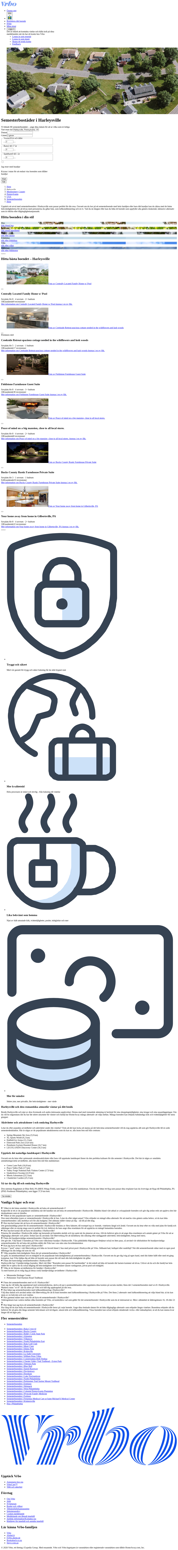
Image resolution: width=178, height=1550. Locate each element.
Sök (3, 182)
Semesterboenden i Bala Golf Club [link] (22, 1344)
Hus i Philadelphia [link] (15, 1403)
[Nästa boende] (4, 529)
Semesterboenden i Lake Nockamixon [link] (23, 1376)
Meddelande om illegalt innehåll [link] (21, 1516)
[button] (89, 1318)
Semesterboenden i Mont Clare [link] (20, 1346)
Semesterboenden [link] (14, 199)
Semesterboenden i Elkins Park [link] (20, 1349)
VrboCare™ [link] (12, 1484)
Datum (4, 132)
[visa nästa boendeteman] (4, 253)
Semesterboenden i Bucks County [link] (21, 1331)
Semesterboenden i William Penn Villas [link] (24, 1356)
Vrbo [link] (9, 1533)
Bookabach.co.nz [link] (14, 1540)
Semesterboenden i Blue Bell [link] (19, 1366)
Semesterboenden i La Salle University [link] (24, 1354)
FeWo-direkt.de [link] (13, 1538)
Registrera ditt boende (16, 21)
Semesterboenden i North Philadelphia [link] (23, 1379)
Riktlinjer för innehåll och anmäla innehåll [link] (25, 1521)
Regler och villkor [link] (15, 1506)
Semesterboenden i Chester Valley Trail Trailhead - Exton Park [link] (34, 1361)
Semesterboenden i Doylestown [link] (20, 1371)
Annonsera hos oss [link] (15, 1482)
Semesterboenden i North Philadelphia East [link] (26, 1341)
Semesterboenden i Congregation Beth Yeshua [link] (27, 1359)
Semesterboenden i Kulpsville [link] (20, 1351)
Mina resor (11, 26)
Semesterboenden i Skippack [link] (19, 1386)
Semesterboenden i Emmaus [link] (19, 1384)
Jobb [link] (9, 1501)
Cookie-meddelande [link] (15, 1514)
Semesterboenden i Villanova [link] (19, 1339)
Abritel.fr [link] (11, 1535)
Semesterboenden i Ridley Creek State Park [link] (26, 1334)
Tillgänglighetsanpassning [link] (18, 1509)
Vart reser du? (7, 129)
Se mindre (6, 1196)
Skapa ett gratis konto (21, 41)
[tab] (14, 1324)
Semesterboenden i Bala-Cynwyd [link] (21, 1329)
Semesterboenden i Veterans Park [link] (21, 1364)
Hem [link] (9, 187)
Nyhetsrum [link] (11, 1504)
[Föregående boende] (2, 529)
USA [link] (9, 196)
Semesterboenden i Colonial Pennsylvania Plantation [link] (30, 1391)
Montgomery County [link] (16, 191)
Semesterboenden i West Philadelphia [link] (23, 1389)
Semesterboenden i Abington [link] (19, 1336)
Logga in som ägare (21, 39)
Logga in (11, 29)
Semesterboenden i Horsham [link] (19, 1374)
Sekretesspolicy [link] (13, 1511)
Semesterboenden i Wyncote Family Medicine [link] (27, 1394)
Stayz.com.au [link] (12, 1543)
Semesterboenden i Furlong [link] (19, 1396)
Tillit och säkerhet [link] (14, 1487)
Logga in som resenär (21, 36)
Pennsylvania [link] (12, 194)
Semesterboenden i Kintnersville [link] (21, 1401)
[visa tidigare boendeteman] (2, 253)
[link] (35, 44)
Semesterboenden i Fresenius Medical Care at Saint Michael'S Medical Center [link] (41, 1398)
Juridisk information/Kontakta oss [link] (21, 1519)
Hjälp (9, 23)
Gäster (4, 135)
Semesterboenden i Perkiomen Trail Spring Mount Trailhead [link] (33, 1381)
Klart (4, 179)
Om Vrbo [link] (11, 1499)
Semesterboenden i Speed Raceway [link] (22, 1369)
